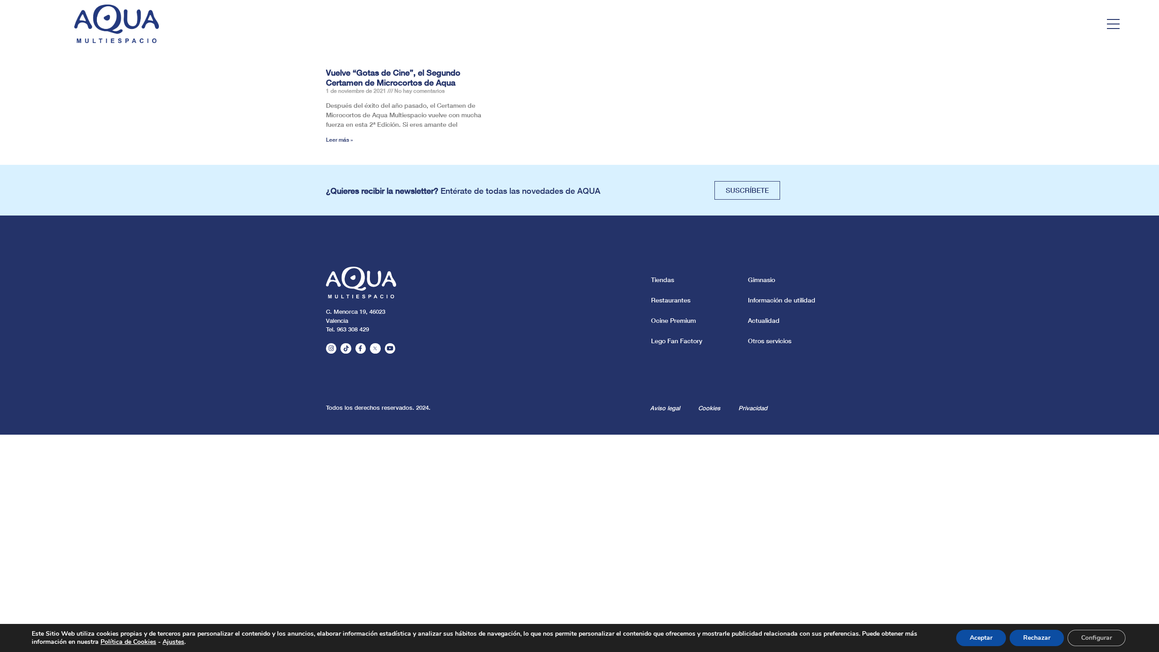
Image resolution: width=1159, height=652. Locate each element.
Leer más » (339, 139)
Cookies (709, 408)
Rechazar (1036, 637)
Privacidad (752, 408)
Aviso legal (665, 408)
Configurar (1096, 637)
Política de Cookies (128, 642)
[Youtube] (390, 348)
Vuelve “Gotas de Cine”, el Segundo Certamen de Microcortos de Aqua (393, 77)
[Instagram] (331, 348)
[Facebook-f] (360, 348)
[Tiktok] (345, 348)
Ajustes (173, 642)
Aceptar (981, 637)
